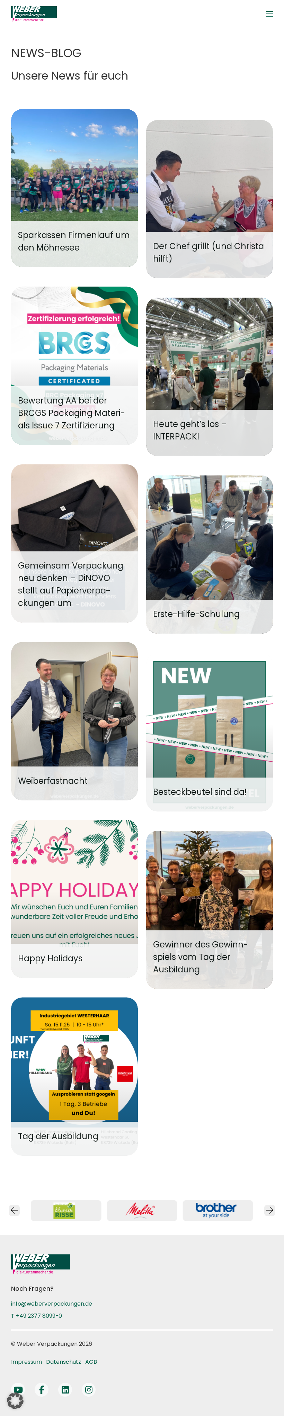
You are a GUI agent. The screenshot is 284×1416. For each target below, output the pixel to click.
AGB (91, 1362)
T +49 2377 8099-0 (36, 1316)
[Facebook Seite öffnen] (41, 1390)
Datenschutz (63, 1362)
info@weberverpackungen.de (51, 1304)
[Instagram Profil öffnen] (89, 1390)
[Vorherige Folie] (14, 1210)
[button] (15, 1401)
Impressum (26, 1362)
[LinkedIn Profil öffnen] (65, 1390)
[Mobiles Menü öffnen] (269, 14)
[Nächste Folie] (269, 1210)
